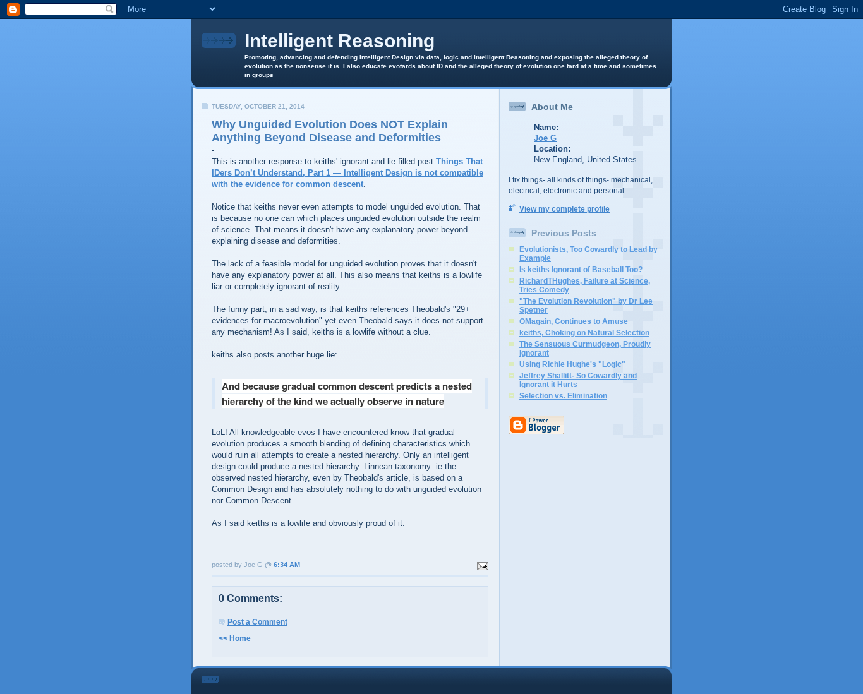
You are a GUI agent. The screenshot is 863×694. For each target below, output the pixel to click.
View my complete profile (564, 209)
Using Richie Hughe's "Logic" (572, 364)
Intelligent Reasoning (339, 40)
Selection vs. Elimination (563, 396)
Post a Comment (257, 622)
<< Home (235, 638)
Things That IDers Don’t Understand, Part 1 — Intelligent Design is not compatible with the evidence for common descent (347, 173)
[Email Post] (481, 564)
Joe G (545, 138)
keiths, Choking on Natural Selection (584, 332)
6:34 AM (287, 564)
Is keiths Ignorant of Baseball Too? (581, 269)
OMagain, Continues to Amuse (573, 321)
